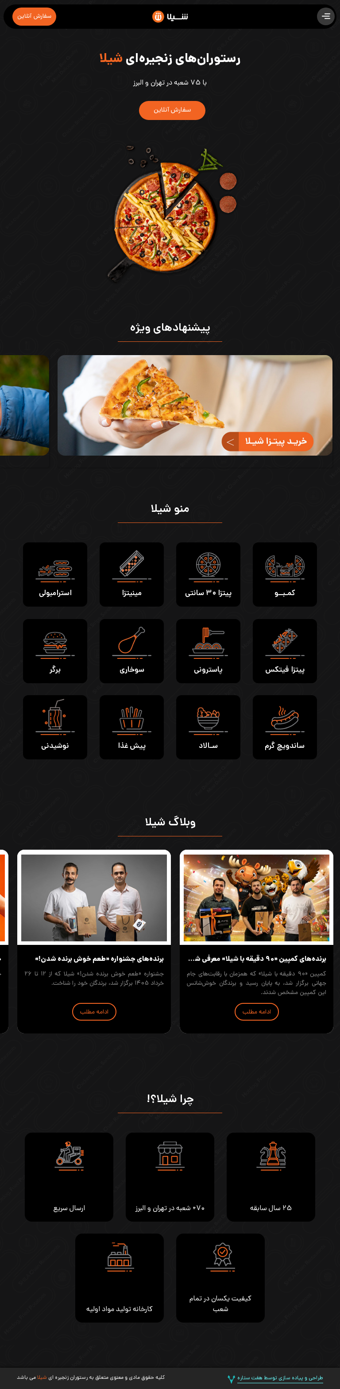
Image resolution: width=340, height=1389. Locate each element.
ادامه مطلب (257, 1012)
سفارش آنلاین (34, 16)
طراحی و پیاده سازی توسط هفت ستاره (280, 1378)
